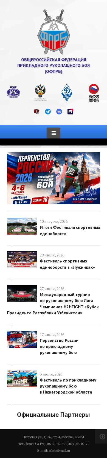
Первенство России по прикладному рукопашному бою (59, 346)
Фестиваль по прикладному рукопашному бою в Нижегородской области (68, 386)
